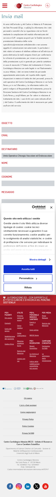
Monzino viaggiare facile (20, 343)
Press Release (45, 317)
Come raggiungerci (21, 334)
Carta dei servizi (8, 330)
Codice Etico (9, 344)
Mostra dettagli (38, 259)
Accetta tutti (28, 269)
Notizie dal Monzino (21, 352)
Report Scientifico (33, 347)
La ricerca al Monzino (34, 355)
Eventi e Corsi (33, 323)
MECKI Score (34, 335)
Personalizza (26, 278)
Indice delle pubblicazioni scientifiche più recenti (35, 364)
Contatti (8, 323)
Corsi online (34, 330)
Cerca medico (20, 326)
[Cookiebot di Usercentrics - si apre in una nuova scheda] (34, 207)
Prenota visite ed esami (20, 318)
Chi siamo (8, 318)
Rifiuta (28, 287)
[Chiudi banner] (51, 207)
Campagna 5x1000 (46, 347)
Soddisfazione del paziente (10, 337)
